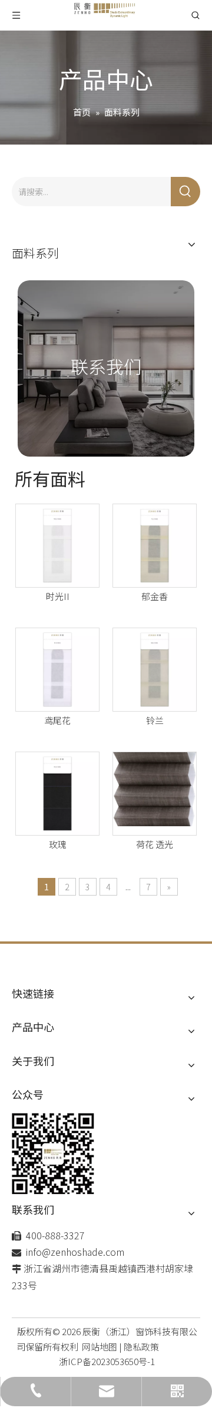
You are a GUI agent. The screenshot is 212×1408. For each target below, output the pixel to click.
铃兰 (155, 720)
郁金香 (154, 596)
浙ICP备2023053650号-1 (107, 1361)
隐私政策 (141, 1346)
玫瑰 (58, 844)
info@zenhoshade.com (75, 1252)
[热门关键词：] (185, 191)
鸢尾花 (57, 720)
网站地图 (99, 1346)
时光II (57, 596)
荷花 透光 (154, 844)
